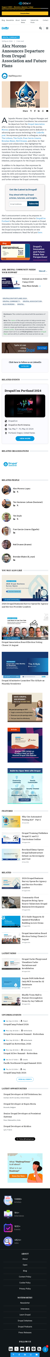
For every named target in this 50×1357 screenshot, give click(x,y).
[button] (27, 111)
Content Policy (25, 1276)
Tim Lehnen (7, 138)
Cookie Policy (25, 1282)
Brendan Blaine (8, 141)
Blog (3, 20)
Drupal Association (36, 124)
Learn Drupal (25, 1314)
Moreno (5, 130)
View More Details (30, 286)
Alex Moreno (9, 304)
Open (25, 1265)
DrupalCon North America (19, 425)
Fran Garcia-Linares (32, 138)
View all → (43, 271)
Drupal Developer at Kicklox (17, 1126)
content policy (9, 329)
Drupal (20, 304)
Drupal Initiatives (25, 1320)
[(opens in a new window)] (24, 3)
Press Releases (25, 1332)
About (17, 20)
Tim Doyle (17, 138)
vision (13, 320)
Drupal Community (11, 37)
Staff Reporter (15, 76)
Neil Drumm (21, 141)
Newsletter (10, 20)
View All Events (25, 1079)
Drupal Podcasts (25, 1326)
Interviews (25, 1309)
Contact (45, 20)
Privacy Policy (25, 1288)
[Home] (5, 28)
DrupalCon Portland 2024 (15, 298)
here (40, 232)
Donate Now (25, 13)
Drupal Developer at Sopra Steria (20, 1104)
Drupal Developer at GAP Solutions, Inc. (23, 1094)
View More (25, 438)
